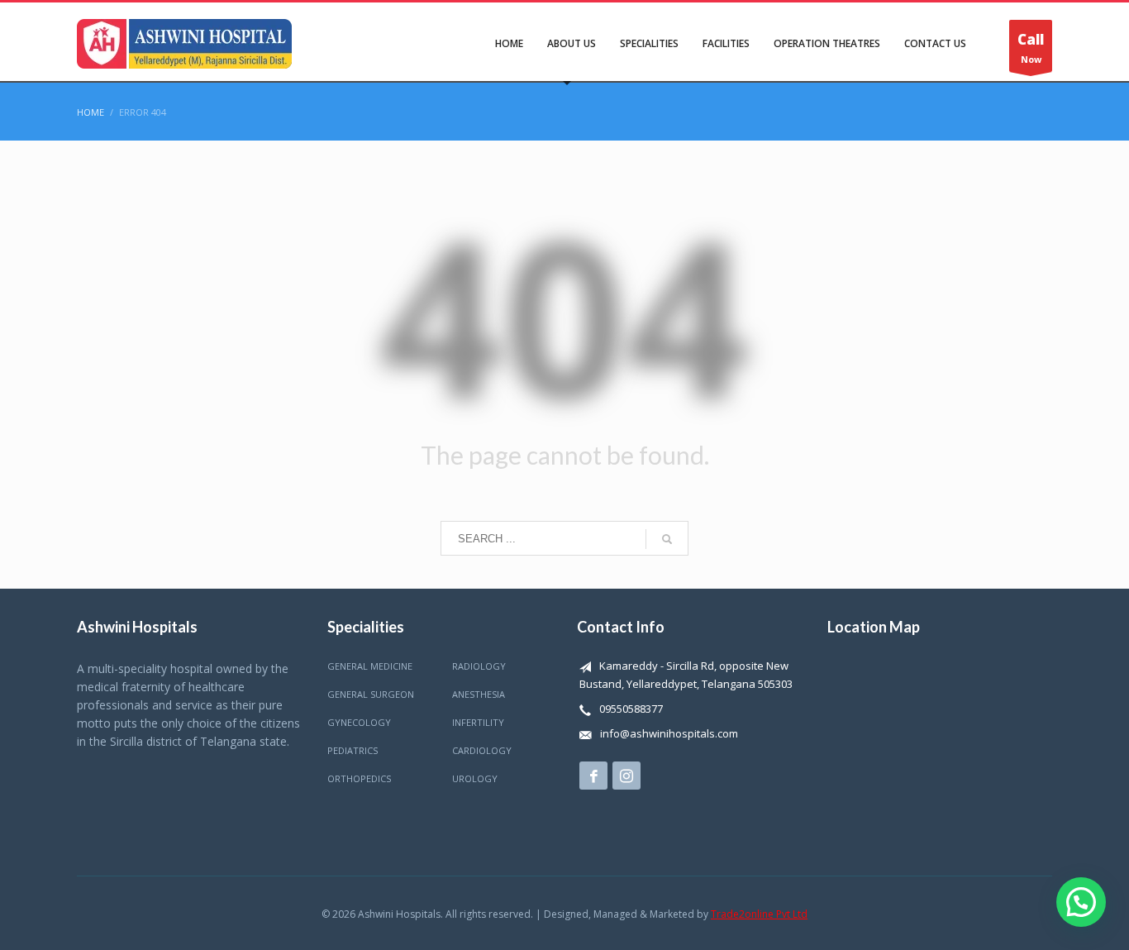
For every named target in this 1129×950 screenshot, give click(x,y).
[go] (666, 539)
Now (1030, 47)
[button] (1081, 902)
